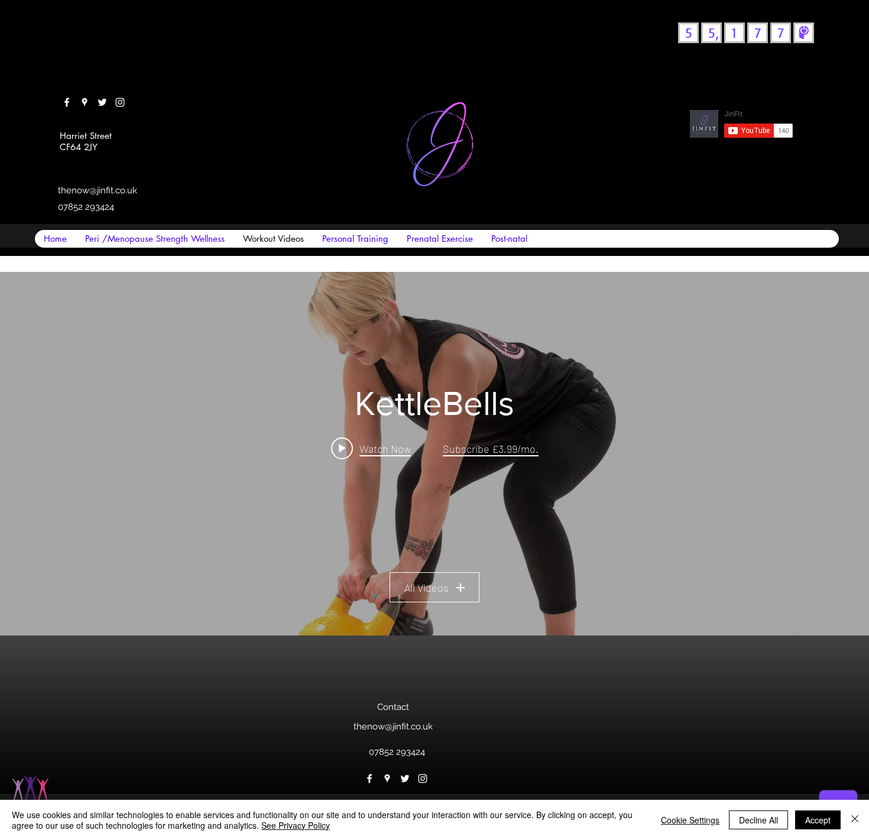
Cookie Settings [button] (690, 820)
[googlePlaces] (84, 102)
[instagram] (120, 102)
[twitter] (102, 102)
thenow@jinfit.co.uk (97, 190)
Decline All (758, 820)
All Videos (426, 587)
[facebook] (67, 102)
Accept (818, 820)
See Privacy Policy (295, 825)
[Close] (855, 820)
